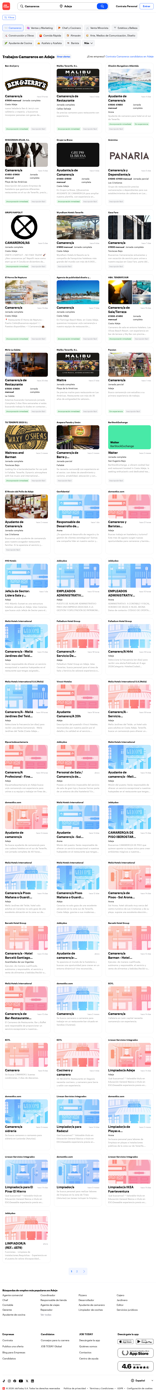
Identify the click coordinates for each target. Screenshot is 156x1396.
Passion (112, 349)
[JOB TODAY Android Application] (145, 1341)
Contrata (7, 1340)
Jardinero (122, 1300)
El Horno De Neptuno (16, 277)
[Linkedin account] (32, 1381)
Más (86, 43)
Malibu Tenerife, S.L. (67, 66)
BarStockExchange (118, 422)
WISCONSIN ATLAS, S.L (17, 140)
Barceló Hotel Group (15, 923)
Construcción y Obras (21, 35)
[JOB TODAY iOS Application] (125, 1341)
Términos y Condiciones (101, 1388)
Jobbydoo (62, 560)
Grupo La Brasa (65, 140)
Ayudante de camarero (92, 1304)
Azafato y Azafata (51, 43)
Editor (120, 1304)
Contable (7, 1304)
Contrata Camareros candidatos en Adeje (130, 56)
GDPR (120, 1388)
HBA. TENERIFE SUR (118, 277)
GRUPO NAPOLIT (14, 212)
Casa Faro (113, 212)
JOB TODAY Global (51, 1346)
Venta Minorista (99, 27)
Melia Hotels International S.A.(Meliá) (24, 681)
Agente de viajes (50, 1304)
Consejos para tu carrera (55, 1340)
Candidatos (9, 1358)
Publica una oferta (12, 1346)
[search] (102, 6)
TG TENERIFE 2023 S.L (16, 422)
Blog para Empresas (13, 1352)
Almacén (76, 35)
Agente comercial (12, 1295)
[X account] (27, 1381)
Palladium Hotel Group (68, 621)
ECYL (110, 983)
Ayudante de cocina (13, 1314)
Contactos (85, 1352)
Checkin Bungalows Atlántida (123, 66)
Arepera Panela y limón (69, 422)
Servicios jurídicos (127, 1309)
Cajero (120, 1295)
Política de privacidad (75, 1388)
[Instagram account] (9, 1381)
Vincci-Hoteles (64, 681)
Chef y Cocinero (71, 27)
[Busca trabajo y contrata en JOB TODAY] (6, 6)
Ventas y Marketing (42, 27)
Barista (75, 43)
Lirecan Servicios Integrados (123, 1040)
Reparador (47, 1309)
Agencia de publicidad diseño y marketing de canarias (73, 278)
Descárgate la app (89, 1340)
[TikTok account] (3, 1381)
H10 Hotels (10, 560)
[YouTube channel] (21, 1381)
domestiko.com (116, 491)
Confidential (63, 491)
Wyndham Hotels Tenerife (70, 212)
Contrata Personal (126, 6)
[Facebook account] (14, 1381)
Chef (5, 1300)
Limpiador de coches (91, 1309)
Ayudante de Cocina (20, 43)
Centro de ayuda (88, 1358)
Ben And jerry (12, 66)
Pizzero (83, 1295)
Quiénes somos (88, 1346)
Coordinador (48, 1295)
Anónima (113, 140)
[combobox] (40, 6)
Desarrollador (86, 1300)
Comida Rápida (52, 35)
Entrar (146, 6)
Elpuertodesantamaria (16, 742)
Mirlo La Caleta (12, 349)
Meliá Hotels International (18, 621)
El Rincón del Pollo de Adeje (19, 491)
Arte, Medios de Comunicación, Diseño (112, 35)
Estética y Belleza (127, 27)
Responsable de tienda (54, 1300)
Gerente (7, 1309)
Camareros (15, 27)
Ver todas (46, 1314)
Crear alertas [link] (63, 56)
